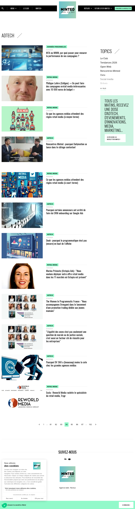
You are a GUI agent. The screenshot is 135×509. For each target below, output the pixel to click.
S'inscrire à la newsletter (123, 8)
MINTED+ (39, 8)
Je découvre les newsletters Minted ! (113, 138)
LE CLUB (26, 8)
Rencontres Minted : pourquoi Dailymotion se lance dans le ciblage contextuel (66, 145)
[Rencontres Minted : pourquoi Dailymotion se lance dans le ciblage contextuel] (22, 149)
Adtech (50, 138)
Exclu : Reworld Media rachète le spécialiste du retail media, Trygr (66, 394)
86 (77, 424)
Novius (73, 488)
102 (90, 424)
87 (82, 424)
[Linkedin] (66, 459)
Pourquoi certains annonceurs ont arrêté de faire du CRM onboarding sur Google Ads (66, 211)
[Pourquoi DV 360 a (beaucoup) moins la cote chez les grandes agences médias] (22, 367)
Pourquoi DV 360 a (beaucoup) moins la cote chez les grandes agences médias (66, 364)
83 (61, 424)
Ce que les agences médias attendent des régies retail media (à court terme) (65, 181)
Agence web (64, 488)
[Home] (67, 10)
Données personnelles (56, 47)
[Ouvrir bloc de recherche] (3, 8)
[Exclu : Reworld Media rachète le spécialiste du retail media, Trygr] (22, 397)
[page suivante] (94, 424)
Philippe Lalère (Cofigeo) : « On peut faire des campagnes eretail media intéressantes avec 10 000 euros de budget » (66, 86)
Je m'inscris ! (126, 505)
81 (51, 424)
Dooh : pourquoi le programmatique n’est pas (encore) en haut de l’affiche (66, 242)
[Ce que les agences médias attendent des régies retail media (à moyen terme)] (22, 119)
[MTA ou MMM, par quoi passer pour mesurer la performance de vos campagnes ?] (22, 58)
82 (56, 424)
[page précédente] (40, 424)
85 (72, 424)
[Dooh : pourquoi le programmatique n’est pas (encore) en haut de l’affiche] (22, 245)
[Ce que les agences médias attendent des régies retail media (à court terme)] (22, 184)
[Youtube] (69, 459)
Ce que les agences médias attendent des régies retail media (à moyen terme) (65, 115)
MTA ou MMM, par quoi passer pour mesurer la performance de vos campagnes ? (66, 54)
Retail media (52, 77)
